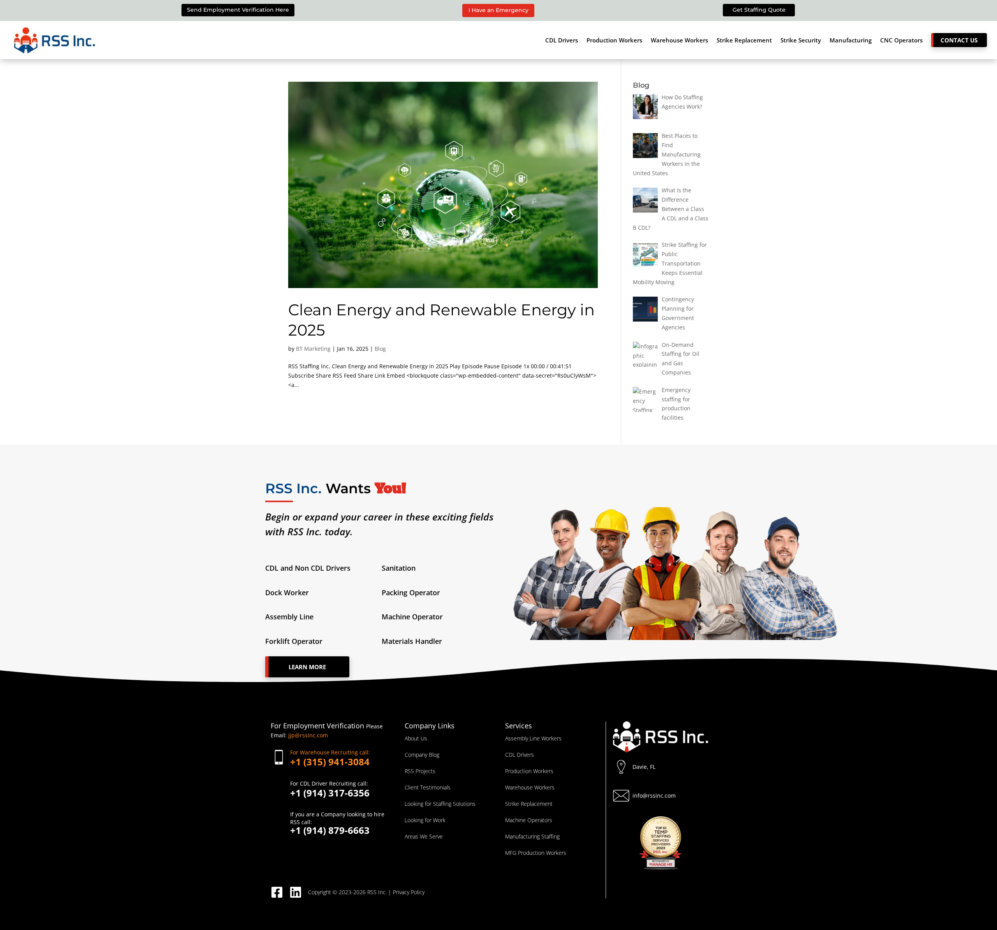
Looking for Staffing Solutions (440, 803)
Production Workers (614, 40)
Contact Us (959, 40)
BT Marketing (313, 348)
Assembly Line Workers (533, 738)
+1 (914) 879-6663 (337, 822)
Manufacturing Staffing (532, 836)
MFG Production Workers (535, 852)
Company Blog (422, 754)
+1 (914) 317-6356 (330, 789)
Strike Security (800, 40)
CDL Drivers (561, 40)
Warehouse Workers (679, 40)
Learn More (307, 667)
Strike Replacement (744, 40)
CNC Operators (901, 40)
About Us (416, 738)
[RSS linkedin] (298, 892)
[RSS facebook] (280, 892)
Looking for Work (425, 820)
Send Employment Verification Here (238, 9)
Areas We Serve (424, 836)
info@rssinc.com (654, 795)
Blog (380, 348)
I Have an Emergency (498, 10)
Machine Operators (528, 820)
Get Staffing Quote (759, 9)
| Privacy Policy (406, 892)
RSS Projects (420, 771)
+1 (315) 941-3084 (330, 758)
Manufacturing (851, 40)
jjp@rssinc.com (308, 735)
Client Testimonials (428, 787)
